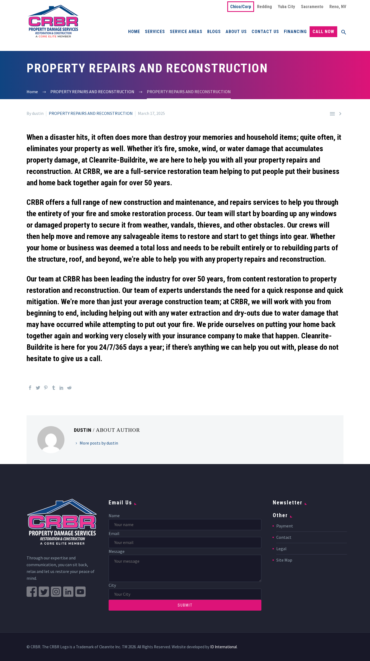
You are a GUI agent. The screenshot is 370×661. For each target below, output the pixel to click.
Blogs (214, 31)
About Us (236, 31)
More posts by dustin (99, 443)
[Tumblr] (53, 387)
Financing (295, 31)
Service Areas (186, 31)
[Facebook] (30, 387)
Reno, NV (337, 6)
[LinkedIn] (61, 387)
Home (134, 31)
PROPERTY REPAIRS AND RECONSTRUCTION (91, 113)
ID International (223, 646)
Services (155, 31)
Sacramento (312, 6)
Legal (281, 548)
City (112, 585)
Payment (284, 526)
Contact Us (265, 31)
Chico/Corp (240, 6)
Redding (264, 6)
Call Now (323, 31)
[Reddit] (69, 387)
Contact (283, 537)
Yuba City (286, 6)
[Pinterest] (46, 387)
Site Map (284, 560)
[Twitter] (38, 387)
